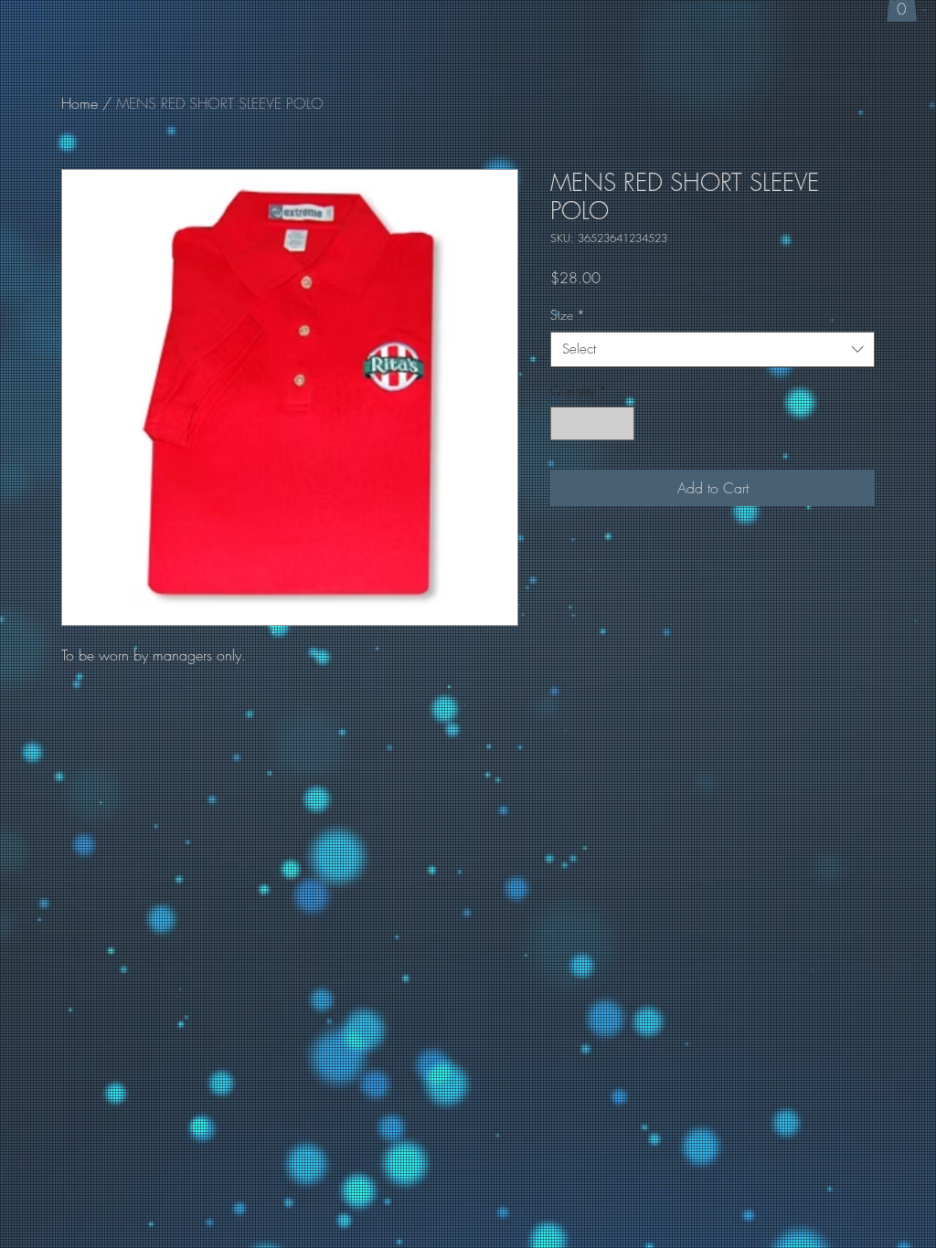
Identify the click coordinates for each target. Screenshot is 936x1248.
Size (567, 314)
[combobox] (712, 349)
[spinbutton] (592, 423)
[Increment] (620, 423)
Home (79, 103)
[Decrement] (564, 423)
